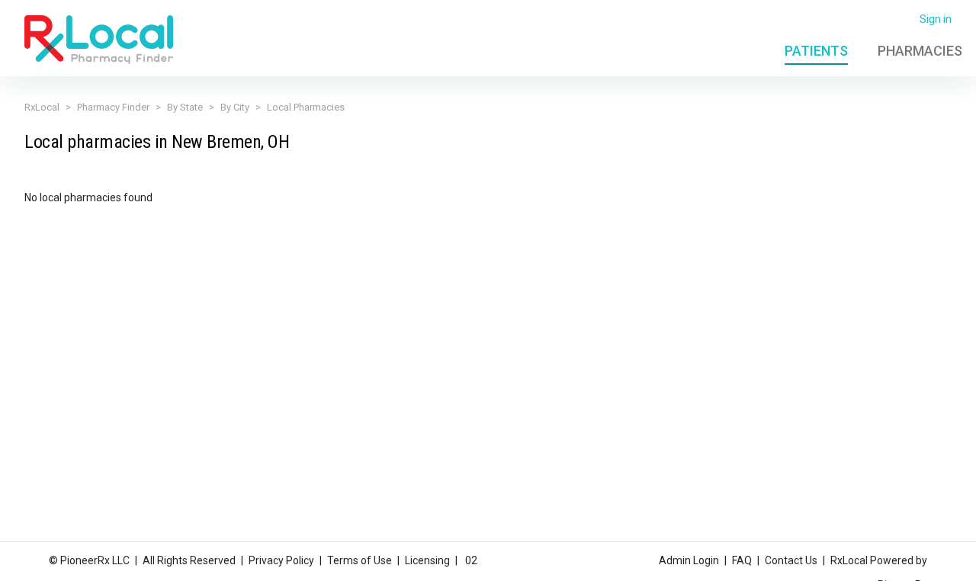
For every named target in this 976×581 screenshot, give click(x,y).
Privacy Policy (281, 560)
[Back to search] (98, 39)
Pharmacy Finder (113, 107)
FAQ (742, 560)
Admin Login (689, 560)
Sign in (936, 19)
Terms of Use (359, 560)
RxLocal (41, 107)
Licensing (427, 560)
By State (185, 107)
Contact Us (791, 560)
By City (234, 107)
